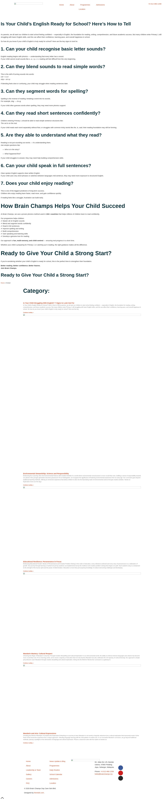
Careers (29, 779)
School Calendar (56, 774)
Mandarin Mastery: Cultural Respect (37, 654)
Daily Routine (55, 770)
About (72, 5)
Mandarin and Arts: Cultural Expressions (39, 733)
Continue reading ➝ (28, 312)
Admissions (100, 5)
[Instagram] (120, 778)
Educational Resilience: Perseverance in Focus (42, 562)
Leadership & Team (33, 770)
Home (61, 5)
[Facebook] (120, 767)
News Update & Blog (57, 761)
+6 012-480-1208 (107, 771)
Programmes (85, 5)
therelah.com (39, 793)
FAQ (27, 783)
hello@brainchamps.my (104, 774)
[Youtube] (120, 773)
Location (82, 9)
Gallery (28, 774)
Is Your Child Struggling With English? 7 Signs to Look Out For (48, 303)
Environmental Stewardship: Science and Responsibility (46, 474)
